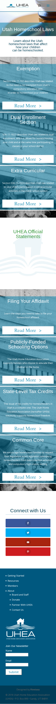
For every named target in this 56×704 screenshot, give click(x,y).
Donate (16, 599)
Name (9, 650)
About (11, 590)
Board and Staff (20, 594)
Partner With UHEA (22, 604)
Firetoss (35, 689)
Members (13, 585)
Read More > (28, 105)
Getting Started (16, 575)
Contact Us (18, 609)
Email (8, 660)
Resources (13, 580)
